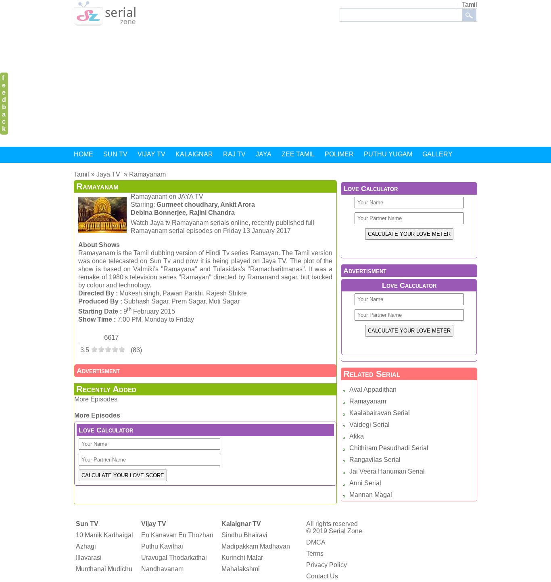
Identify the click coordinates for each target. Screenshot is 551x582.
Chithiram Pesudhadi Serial (388, 448)
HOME (83, 154)
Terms (315, 553)
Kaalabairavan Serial (379, 412)
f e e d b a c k (4, 103)
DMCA (316, 542)
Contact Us (322, 576)
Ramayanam (367, 401)
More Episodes (95, 399)
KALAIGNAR (194, 154)
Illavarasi (89, 557)
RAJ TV (234, 154)
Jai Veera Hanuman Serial (387, 471)
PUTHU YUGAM (388, 154)
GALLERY (437, 154)
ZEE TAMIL (298, 154)
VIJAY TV (151, 154)
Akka (356, 436)
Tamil (469, 4)
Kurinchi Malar (242, 557)
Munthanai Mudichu (104, 568)
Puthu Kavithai (162, 546)
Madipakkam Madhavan (255, 546)
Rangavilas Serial (375, 459)
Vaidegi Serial (369, 424)
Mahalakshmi (240, 568)
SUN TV (115, 154)
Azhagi (86, 546)
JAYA (263, 154)
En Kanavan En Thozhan (177, 535)
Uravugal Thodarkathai (174, 557)
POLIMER (339, 154)
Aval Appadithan (373, 389)
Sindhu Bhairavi (244, 535)
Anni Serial (365, 483)
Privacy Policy (326, 564)
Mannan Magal (370, 494)
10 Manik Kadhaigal (104, 535)
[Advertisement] (275, 87)
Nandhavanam (162, 568)
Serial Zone (345, 531)
